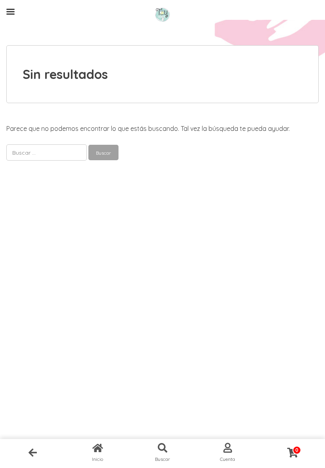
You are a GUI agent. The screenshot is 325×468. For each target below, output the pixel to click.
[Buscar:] (47, 152)
